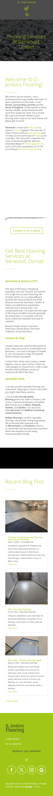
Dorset (16, 130)
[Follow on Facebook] (11, 770)
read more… (13, 564)
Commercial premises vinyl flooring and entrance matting (25, 538)
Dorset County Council (30, 149)
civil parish (33, 127)
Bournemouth (34, 133)
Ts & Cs (37, 786)
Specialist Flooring (28, 612)
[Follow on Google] (41, 770)
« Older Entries (11, 701)
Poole (37, 135)
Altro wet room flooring (19, 609)
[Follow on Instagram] (31, 770)
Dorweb (28, 786)
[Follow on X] (21, 770)
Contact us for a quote (26, 230)
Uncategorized (27, 542)
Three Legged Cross (33, 143)
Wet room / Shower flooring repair (25, 660)
